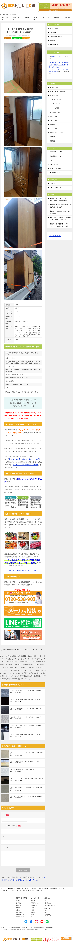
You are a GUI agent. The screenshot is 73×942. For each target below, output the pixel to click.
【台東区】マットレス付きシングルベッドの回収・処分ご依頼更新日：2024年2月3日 (25, 691)
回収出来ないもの (56, 172)
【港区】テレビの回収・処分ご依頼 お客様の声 (34, 649)
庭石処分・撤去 (54, 87)
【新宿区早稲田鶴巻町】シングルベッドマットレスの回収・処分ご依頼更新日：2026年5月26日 (26, 789)
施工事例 (35, 18)
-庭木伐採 (33, 912)
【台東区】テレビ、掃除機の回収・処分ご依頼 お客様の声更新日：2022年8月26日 (25, 700)
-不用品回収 (33, 900)
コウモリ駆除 (53, 128)
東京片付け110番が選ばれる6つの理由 (25, 465)
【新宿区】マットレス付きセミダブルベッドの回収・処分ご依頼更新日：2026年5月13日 (26, 796)
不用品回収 (53, 32)
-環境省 (46, 910)
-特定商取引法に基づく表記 (50, 905)
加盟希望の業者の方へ (55, 236)
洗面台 (57, 67)
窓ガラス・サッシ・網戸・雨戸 (60, 69)
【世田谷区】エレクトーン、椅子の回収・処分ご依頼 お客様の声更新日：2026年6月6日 (26, 779)
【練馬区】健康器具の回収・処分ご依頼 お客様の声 (13, 649)
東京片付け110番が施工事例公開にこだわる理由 (24, 459)
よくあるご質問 (54, 164)
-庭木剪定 (33, 914)
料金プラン (56, 18)
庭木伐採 (52, 137)
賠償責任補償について (20, 914)
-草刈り (32, 916)
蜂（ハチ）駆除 (54, 95)
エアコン (60, 62)
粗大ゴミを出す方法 (55, 187)
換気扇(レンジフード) (60, 65)
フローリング (52, 62)
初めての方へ (5, 18)
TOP (32, 888)
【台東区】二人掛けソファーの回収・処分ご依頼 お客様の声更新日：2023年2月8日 (25, 717)
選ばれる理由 (16, 18)
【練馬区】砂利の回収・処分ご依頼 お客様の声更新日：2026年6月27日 (22, 770)
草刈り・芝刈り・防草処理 (57, 91)
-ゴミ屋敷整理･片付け (35, 903)
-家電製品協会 (47, 914)
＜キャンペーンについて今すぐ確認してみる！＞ (23, 570)
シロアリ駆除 (53, 116)
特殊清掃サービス (55, 44)
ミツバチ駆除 (55, 108)
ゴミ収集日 (53, 183)
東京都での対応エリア (56, 152)
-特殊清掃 (33, 909)
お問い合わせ (67, 18)
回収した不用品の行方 (56, 168)
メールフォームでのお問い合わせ (55, 10)
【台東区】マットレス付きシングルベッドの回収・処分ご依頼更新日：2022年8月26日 (25, 709)
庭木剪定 (52, 141)
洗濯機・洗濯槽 (53, 71)
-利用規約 (46, 902)
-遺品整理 (33, 902)
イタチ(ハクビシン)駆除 (56, 132)
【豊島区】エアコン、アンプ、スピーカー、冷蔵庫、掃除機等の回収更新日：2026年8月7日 (26, 754)
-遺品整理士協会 (48, 915)
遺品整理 (52, 40)
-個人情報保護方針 (48, 903)
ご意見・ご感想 (45, 18)
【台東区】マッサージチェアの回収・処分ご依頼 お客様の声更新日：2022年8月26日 (25, 726)
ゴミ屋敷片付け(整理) (56, 36)
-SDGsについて (48, 912)
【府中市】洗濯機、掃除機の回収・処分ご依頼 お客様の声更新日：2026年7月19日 (25, 761)
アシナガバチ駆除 (56, 99)
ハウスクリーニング (57, 56)
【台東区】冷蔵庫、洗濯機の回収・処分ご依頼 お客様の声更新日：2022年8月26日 (25, 735)
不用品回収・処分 (17, 38)
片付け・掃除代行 (55, 28)
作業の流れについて (55, 156)
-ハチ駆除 (33, 910)
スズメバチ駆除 (55, 104)
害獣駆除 (52, 124)
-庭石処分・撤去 (34, 905)
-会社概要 (46, 900)
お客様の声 (26, 18)
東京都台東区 (26, 38)
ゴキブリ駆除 (53, 120)
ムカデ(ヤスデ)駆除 (55, 112)
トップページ (19, 900)
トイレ (62, 67)
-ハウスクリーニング (35, 907)
